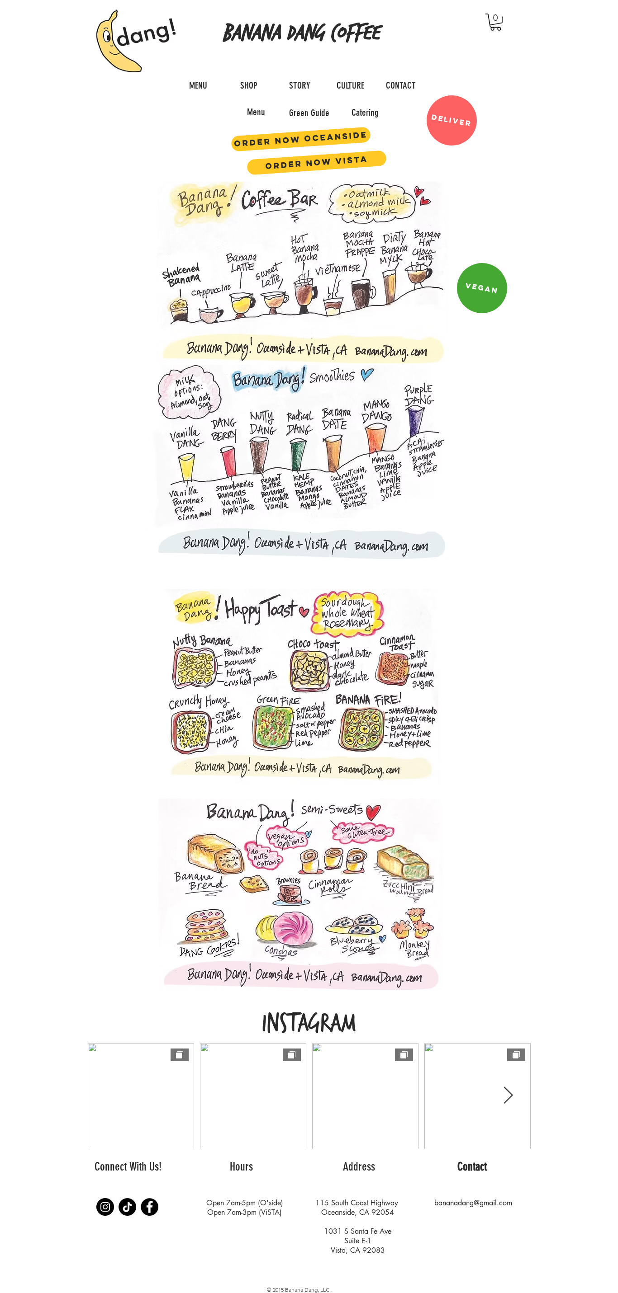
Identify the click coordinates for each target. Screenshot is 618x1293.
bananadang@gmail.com (473, 1203)
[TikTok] (127, 1207)
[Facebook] (149, 1207)
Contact (472, 1167)
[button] (495, 22)
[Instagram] (105, 1207)
